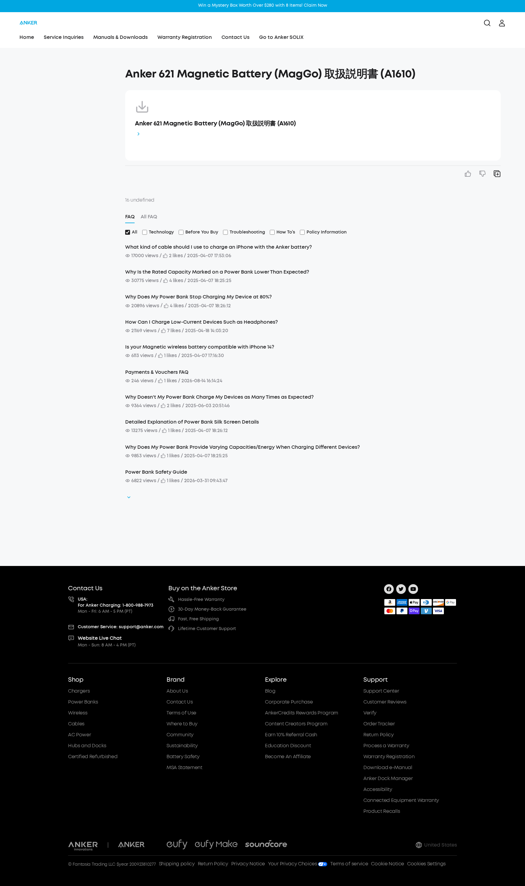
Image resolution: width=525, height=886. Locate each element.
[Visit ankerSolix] (155, 845)
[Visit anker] (131, 845)
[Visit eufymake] (216, 845)
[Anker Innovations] (83, 845)
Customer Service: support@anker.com (120, 627)
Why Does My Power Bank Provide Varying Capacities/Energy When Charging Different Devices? (242, 447)
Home (26, 37)
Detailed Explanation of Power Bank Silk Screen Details (192, 422)
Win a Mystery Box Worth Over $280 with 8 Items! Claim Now (262, 5)
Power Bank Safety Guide (156, 472)
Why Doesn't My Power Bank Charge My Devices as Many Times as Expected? (219, 397)
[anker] (28, 23)
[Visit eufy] (176, 845)
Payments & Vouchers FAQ (156, 372)
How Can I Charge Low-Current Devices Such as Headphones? (201, 322)
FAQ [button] (130, 216)
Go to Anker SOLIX (281, 37)
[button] (65, 71)
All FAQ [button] (149, 216)
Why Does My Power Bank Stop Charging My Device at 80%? (198, 297)
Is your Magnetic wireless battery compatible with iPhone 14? (199, 347)
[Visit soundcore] (266, 845)
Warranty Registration (184, 37)
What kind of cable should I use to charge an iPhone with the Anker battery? (218, 247)
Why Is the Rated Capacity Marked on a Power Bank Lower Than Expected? (217, 272)
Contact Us (235, 37)
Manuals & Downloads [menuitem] (120, 37)
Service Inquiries (64, 37)
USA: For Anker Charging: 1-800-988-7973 (115, 602)
